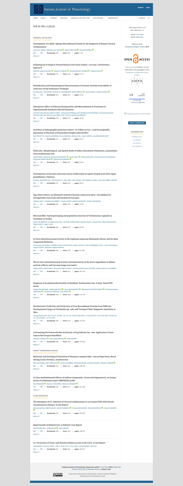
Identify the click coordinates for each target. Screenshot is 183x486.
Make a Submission (137, 123)
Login (148, 7)
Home (35, 18)
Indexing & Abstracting (80, 18)
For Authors (98, 18)
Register (141, 7)
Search (142, 18)
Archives (64, 18)
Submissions (113, 18)
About (43, 18)
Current (53, 18)
